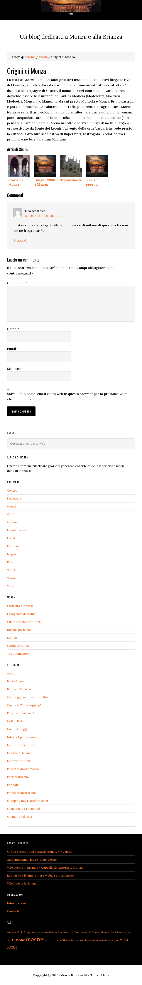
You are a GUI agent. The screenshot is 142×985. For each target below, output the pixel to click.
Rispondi (20, 240)
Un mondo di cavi (19, 816)
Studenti (71, 940)
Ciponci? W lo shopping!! (24, 705)
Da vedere (14, 498)
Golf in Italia (15, 721)
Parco (11, 562)
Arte (21, 931)
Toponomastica (18, 653)
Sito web (14, 368)
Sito (64, 940)
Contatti (13, 911)
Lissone (18, 939)
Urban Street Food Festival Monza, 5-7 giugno (39, 851)
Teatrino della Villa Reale (87, 940)
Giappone (105, 932)
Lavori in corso (17, 530)
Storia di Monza (18, 645)
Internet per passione (22, 737)
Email (13, 348)
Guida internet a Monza (24, 622)
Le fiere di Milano (19, 753)
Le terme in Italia (19, 761)
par (46, 940)
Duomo (77, 932)
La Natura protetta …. (22, 745)
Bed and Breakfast (20, 689)
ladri (121, 932)
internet (13, 522)
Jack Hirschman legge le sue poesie (32, 859)
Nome (13, 329)
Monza (12, 637)
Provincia (55, 940)
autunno (40, 932)
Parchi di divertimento (23, 769)
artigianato (31, 932)
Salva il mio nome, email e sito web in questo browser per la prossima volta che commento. (67, 396)
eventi (11, 506)
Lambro (127, 932)
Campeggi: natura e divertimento (30, 697)
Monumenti (15, 546)
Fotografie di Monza (21, 614)
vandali (103, 940)
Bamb (47, 932)
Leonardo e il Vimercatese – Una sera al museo (40, 875)
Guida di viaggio (18, 729)
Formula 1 (96, 932)
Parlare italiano (18, 777)
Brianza (53, 932)
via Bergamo (113, 940)
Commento (17, 283)
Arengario (11, 932)
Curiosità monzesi (20, 606)
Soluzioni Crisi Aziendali (23, 808)
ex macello (86, 932)
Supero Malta (99, 975)
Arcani (11, 673)
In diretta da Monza (71, 6)
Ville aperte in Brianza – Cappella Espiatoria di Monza (45, 867)
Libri (9, 940)
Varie (10, 586)
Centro (12, 490)
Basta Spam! (15, 681)
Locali (11, 538)
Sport (11, 570)
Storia (11, 578)
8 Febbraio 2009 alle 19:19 (43, 215)
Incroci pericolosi (19, 629)
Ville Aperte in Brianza (22, 883)
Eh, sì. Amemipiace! (20, 713)
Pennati (12, 785)
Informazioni (16, 903)
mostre (35, 939)
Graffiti (12, 514)
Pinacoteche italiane (21, 793)
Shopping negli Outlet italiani (27, 801)
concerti (69, 932)
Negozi (12, 554)
